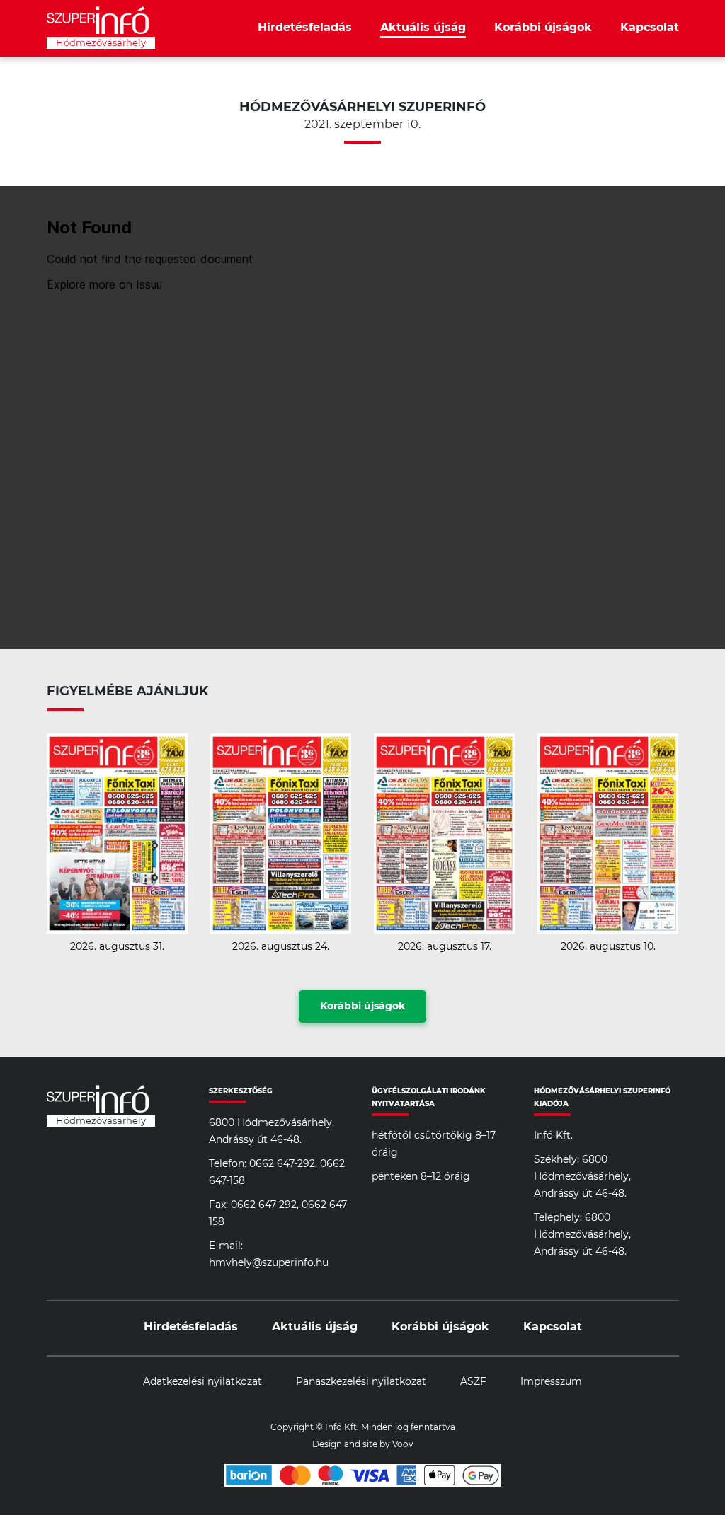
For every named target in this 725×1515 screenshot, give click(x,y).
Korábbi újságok (543, 27)
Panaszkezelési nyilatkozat (361, 1382)
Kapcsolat (649, 27)
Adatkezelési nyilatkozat (202, 1382)
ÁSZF (473, 1382)
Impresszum (551, 1382)
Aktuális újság (423, 27)
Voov (402, 1444)
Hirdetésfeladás (305, 27)
